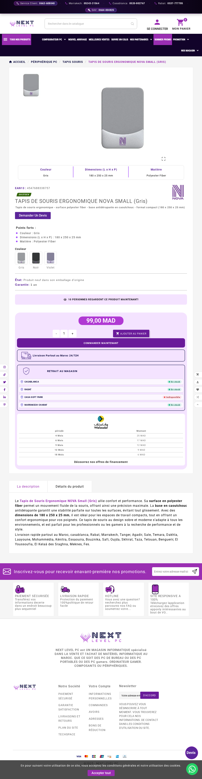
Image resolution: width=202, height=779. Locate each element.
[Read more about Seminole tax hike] (194, 571)
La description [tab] (28, 486)
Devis (191, 753)
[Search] (132, 24)
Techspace (66, 734)
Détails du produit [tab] (70, 486)
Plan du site (68, 727)
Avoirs (94, 711)
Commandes (98, 705)
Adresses (96, 718)
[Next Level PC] (22, 24)
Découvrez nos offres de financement (101, 461)
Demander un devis (33, 215)
